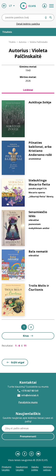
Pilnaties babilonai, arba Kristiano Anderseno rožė (40, 149)
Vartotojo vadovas (47, 468)
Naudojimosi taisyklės (22, 468)
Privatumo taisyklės (6, 468)
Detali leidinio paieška (28, 23)
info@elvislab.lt (30, 395)
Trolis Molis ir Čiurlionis (39, 288)
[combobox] (28, 17)
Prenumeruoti (28, 436)
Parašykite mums (28, 402)
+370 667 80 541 (30, 390)
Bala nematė (38, 251)
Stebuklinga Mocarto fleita (39, 182)
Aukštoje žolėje (40, 102)
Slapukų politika (35, 468)
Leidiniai (28, 89)
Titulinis (12, 42)
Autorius (23, 42)
